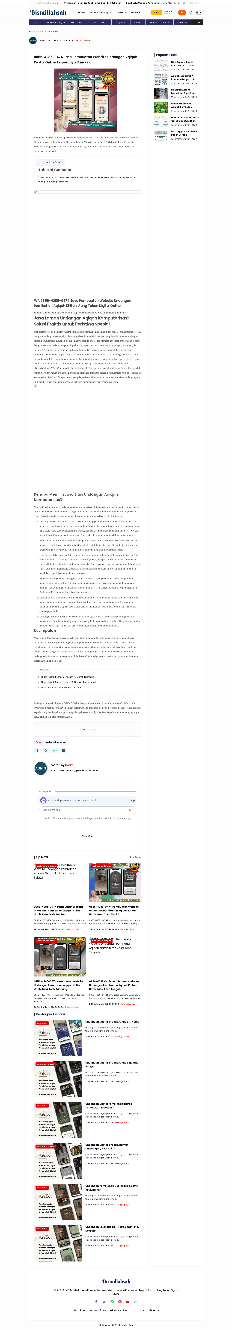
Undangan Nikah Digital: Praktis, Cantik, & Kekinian (61, 2)
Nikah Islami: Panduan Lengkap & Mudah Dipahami (67, 677)
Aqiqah (92, 22)
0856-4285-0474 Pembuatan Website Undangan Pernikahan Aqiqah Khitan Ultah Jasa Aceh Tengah (114, 985)
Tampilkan (87, 836)
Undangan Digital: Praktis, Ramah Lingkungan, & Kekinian (106, 1146)
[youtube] (127, 1301)
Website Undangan (100, 12)
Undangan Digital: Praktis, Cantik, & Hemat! (113, 1021)
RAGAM (166, 22)
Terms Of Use (98, 1310)
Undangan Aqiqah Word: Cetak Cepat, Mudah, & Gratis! (185, 119)
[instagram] (120, 1301)
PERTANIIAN (182, 22)
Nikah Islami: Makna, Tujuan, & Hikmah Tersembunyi (68, 682)
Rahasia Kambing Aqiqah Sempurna (181, 105)
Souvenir (136, 12)
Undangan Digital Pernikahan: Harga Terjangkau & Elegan (108, 1105)
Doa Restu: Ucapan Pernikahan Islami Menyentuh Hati (124, 2)
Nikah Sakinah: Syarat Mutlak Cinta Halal (62, 687)
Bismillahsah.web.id (44, 137)
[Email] (63, 750)
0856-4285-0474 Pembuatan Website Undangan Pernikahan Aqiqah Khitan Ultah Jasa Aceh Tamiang (58, 985)
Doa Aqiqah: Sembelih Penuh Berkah (184, 133)
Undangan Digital (45, 1064)
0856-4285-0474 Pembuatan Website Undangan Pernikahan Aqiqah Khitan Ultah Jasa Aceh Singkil (114, 910)
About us (154, 1310)
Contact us (138, 1310)
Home (81, 12)
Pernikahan (76, 22)
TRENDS (35, 22)
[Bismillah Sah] (48, 12)
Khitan (105, 22)
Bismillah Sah (126, 1325)
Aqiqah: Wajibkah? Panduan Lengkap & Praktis (182, 77)
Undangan (42, 1023)
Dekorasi (122, 12)
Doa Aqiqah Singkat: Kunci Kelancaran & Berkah (183, 63)
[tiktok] (135, 1301)
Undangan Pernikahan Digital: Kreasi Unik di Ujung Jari (111, 1188)
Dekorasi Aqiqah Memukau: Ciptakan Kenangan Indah (183, 91)
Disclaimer (79, 1310)
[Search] (191, 12)
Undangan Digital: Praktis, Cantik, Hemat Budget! (111, 1064)
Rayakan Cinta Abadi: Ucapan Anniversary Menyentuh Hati (191, 2)
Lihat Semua (135, 857)
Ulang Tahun (121, 22)
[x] (46, 750)
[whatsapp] (54, 750)
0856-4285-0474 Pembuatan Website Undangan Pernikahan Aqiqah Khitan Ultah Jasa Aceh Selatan (58, 910)
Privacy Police (118, 1310)
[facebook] (37, 750)
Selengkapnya (72, 929)
